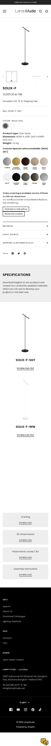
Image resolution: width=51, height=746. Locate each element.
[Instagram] (26, 710)
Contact (7, 638)
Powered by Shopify (25, 727)
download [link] (25, 522)
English (23, 702)
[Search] (40, 11)
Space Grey (5, 126)
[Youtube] (18, 710)
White (12, 126)
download (25, 557)
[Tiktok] (40, 710)
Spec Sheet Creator (13, 659)
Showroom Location (14, 214)
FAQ (5, 643)
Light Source (10, 234)
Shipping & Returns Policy (18, 242)
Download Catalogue (14, 616)
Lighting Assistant (12, 621)
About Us (7, 611)
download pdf (25, 368)
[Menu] (4, 11)
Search (6, 606)
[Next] (48, 77)
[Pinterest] (33, 710)
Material (8, 226)
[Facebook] (11, 710)
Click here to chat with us (16, 209)
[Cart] (47, 11)
